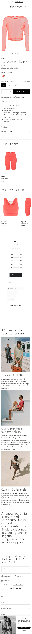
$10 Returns (20, 97)
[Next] (28, 213)
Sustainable (7, 580)
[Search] (6, 7)
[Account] (26, 7)
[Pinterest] (20, 588)
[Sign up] (27, 569)
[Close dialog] (31, 616)
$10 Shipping (8, 97)
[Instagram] (14, 588)
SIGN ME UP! (24, 627)
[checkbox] (11, 299)
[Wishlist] (22, 7)
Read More (4, 388)
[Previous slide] (2, 2)
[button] (16, 254)
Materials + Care (6, 131)
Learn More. (11, 449)
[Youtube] (17, 588)
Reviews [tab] (10, 283)
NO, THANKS (24, 630)
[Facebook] (11, 588)
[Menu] (2, 7)
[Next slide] (29, 2)
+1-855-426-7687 (19, 1)
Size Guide (27, 81)
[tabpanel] (15, 306)
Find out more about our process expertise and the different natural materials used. (15, 502)
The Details (4, 127)
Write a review (15, 274)
